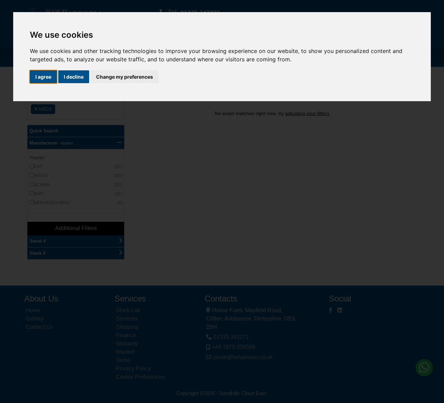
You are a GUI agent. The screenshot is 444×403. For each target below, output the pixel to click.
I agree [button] (43, 77)
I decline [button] (74, 77)
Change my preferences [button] (124, 77)
